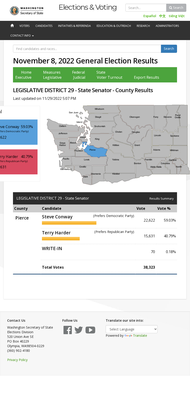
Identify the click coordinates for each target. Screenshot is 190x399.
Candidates (43, 26)
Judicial (79, 77)
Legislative (52, 77)
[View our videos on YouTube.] (90, 332)
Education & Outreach (114, 26)
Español (149, 16)
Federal (78, 72)
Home (26, 72)
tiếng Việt (177, 16)
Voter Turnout (109, 77)
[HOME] (11, 26)
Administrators (167, 26)
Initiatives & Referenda (74, 26)
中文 (162, 16)
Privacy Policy (17, 360)
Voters (24, 26)
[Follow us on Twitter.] (78, 332)
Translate (140, 335)
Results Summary (161, 198)
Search (177, 7)
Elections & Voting (87, 7)
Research (143, 26)
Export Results (146, 77)
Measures (51, 72)
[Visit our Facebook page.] (67, 332)
